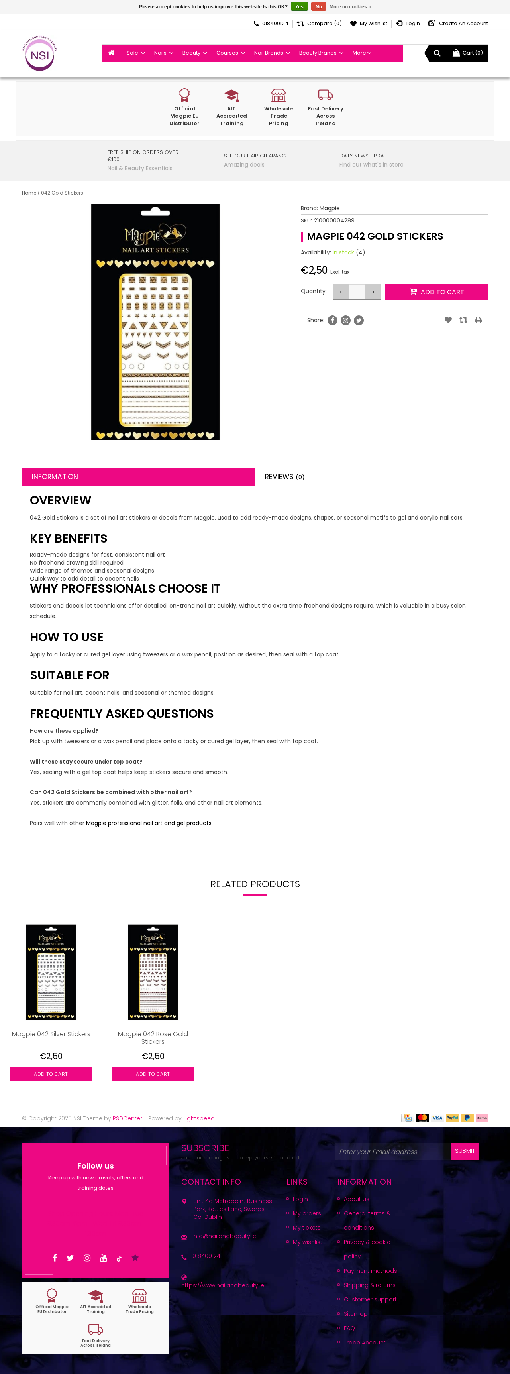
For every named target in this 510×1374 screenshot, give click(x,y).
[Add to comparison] (463, 320)
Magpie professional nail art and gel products (149, 823)
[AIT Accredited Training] (96, 1301)
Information (55, 477)
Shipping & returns (370, 1285)
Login (300, 1199)
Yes (299, 7)
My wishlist (307, 1242)
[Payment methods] (407, 1117)
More (359, 53)
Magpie (330, 208)
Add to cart (51, 1074)
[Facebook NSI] (55, 1258)
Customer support (370, 1299)
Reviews (285, 477)
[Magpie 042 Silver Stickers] (51, 972)
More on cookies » (350, 7)
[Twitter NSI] (70, 1258)
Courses (227, 53)
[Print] (478, 320)
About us (356, 1199)
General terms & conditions (367, 1220)
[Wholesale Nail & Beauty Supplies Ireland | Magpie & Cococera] (39, 53)
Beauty (191, 53)
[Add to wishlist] (448, 320)
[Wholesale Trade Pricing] (139, 1301)
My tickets (307, 1228)
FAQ (349, 1328)
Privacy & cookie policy (367, 1249)
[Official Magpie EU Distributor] (52, 1301)
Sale (132, 53)
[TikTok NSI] (119, 1258)
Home (29, 192)
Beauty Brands (318, 53)
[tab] (138, 477)
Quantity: (314, 291)
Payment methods (370, 1271)
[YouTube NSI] (103, 1258)
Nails (160, 53)
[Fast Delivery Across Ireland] (96, 1335)
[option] (51, 1006)
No (319, 7)
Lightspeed (199, 1118)
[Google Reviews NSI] (135, 1258)
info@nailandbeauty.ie (224, 1236)
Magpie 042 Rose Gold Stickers (153, 1037)
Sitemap (356, 1314)
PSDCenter (127, 1118)
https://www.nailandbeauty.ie (222, 1285)
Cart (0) (473, 53)
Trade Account (365, 1342)
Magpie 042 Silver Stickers (51, 1034)
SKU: (306, 220)
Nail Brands (268, 53)
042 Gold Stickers (62, 192)
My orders (307, 1213)
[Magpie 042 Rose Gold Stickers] (153, 972)
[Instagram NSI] (87, 1258)
